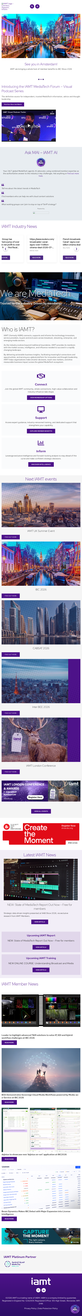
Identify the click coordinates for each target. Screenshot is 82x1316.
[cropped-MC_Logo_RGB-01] (14, 1261)
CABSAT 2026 (41, 648)
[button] (39, 79)
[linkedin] (44, 1290)
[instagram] (38, 1290)
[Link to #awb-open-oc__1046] (32, 6)
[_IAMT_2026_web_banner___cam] (41, 1229)
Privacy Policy (30, 1308)
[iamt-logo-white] (41, 1278)
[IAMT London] (41, 781)
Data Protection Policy (48, 1308)
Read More (32, 258)
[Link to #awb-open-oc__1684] (37, 6)
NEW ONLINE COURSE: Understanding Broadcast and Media (41, 963)
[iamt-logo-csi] (8, 3)
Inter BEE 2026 (41, 707)
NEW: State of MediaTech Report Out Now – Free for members (39, 907)
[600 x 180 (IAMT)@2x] (41, 823)
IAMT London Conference (41, 765)
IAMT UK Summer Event (41, 531)
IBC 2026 (41, 589)
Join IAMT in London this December (39, 64)
